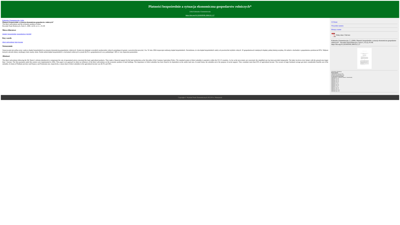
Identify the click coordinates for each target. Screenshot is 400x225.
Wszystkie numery (337, 26)
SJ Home (334, 22)
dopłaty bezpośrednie (9, 34)
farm (16, 42)
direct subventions (8, 42)
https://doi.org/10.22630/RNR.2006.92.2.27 (200, 15)
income (20, 42)
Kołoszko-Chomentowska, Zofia (13, 20)
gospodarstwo (21, 34)
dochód (28, 34)
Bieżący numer (336, 29)
